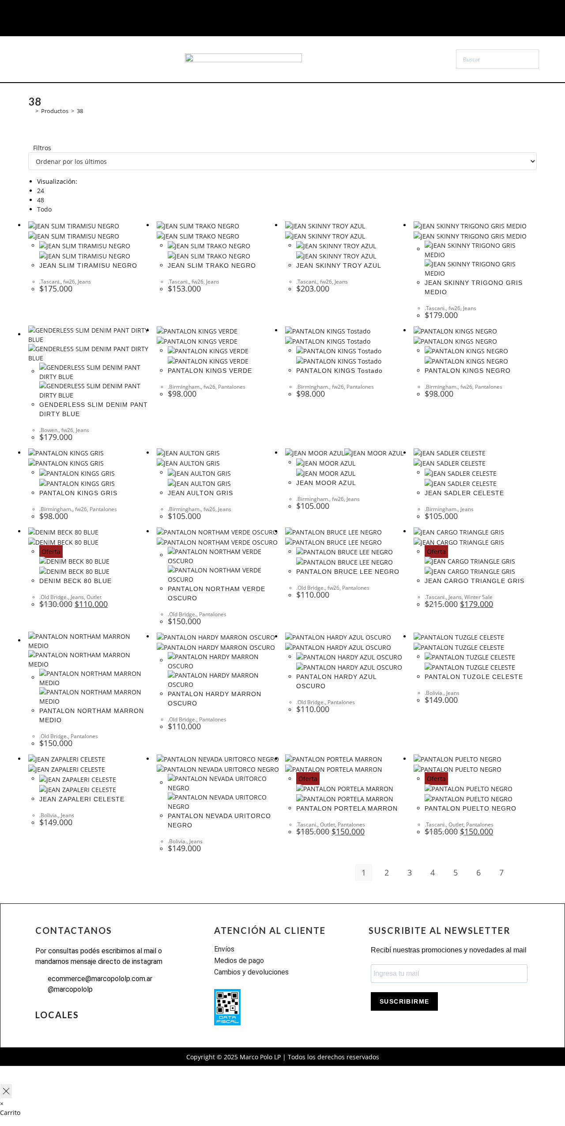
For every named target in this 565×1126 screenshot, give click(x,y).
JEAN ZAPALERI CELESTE (81, 799)
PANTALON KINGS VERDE (210, 370)
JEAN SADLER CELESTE (464, 493)
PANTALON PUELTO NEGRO (470, 808)
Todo (44, 209)
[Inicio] (30, 111)
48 (40, 200)
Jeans (84, 281)
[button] (64, 59)
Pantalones (231, 386)
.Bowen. (49, 430)
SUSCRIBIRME (404, 1001)
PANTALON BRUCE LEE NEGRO (347, 571)
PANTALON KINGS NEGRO (468, 370)
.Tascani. (49, 281)
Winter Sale (478, 597)
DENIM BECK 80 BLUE (75, 580)
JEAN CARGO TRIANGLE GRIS (474, 580)
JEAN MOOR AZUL (326, 482)
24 (40, 190)
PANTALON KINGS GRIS (78, 493)
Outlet (94, 597)
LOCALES (57, 1014)
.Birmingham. (184, 386)
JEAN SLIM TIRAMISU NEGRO (88, 265)
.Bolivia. (434, 693)
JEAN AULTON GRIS (200, 493)
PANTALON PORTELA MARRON (347, 808)
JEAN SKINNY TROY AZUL (338, 265)
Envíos (224, 949)
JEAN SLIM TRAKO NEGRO (212, 265)
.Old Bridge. (53, 597)
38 (80, 111)
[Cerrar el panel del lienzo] (6, 1091)
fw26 (69, 281)
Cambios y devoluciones (251, 972)
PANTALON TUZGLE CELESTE (474, 676)
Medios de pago (239, 960)
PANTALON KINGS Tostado (339, 370)
